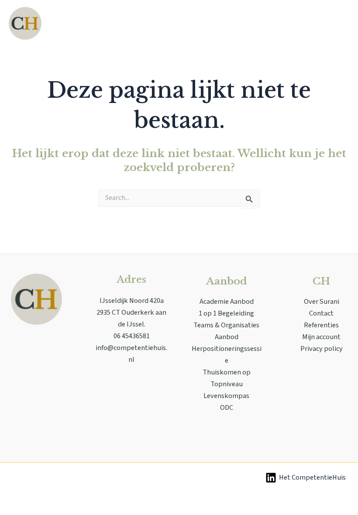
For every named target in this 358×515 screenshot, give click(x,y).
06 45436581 (132, 336)
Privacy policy (321, 348)
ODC (226, 407)
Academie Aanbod (227, 301)
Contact (321, 313)
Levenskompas (226, 396)
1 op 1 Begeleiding (226, 313)
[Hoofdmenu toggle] (339, 23)
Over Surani (321, 301)
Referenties (321, 325)
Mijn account (321, 337)
